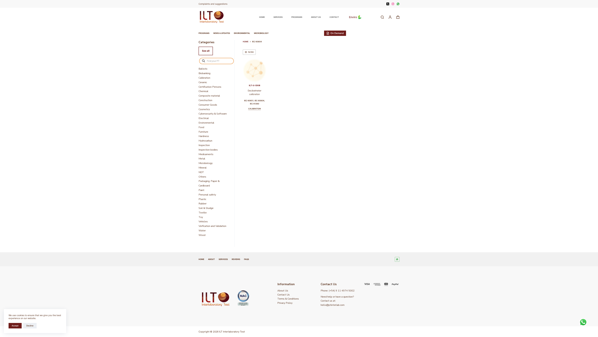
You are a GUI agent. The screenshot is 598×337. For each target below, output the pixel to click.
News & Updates (221, 33)
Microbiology (261, 33)
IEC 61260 (254, 104)
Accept (15, 325)
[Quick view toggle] (259, 78)
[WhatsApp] (398, 3)
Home (262, 17)
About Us (316, 17)
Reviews (236, 259)
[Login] (390, 17)
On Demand (337, 33)
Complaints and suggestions (213, 3)
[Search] (382, 17)
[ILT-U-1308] (254, 70)
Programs (296, 17)
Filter (251, 52)
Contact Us (283, 294)
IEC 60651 (249, 100)
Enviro (353, 17)
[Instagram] (393, 3)
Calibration (254, 108)
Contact (334, 17)
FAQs (246, 259)
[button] (250, 78)
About (211, 259)
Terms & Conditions (288, 298)
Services (278, 17)
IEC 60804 (259, 100)
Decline (29, 325)
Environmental (242, 33)
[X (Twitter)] (387, 3)
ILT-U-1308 (254, 85)
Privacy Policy (284, 303)
